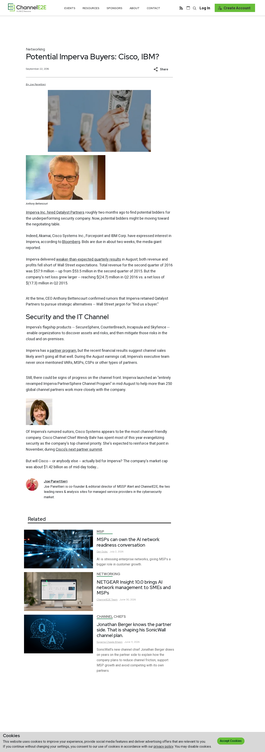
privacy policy (163, 746)
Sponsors (114, 8)
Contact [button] (153, 8)
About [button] (135, 8)
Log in (205, 8)
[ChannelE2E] (27, 7)
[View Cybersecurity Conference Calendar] (188, 8)
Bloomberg (71, 241)
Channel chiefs (111, 616)
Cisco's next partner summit (79, 449)
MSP (100, 531)
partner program (63, 350)
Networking (35, 49)
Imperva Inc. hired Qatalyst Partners (55, 212)
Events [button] (69, 8)
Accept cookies (231, 740)
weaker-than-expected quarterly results (88, 259)
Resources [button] (91, 8)
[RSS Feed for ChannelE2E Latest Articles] (181, 8)
